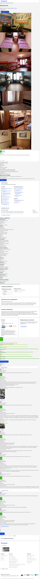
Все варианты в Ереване (4, 2)
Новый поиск (11, 2)
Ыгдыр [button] (16, 202)
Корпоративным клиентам (31, 558)
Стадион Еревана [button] (5, 202)
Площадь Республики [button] (5, 196)
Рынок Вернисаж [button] (5, 199)
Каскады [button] (3, 195)
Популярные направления (13, 559)
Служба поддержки (12, 556)
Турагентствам (29, 556)
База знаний (11, 555)
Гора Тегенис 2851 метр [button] (19, 188)
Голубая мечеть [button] (4, 198)
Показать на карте (13, 8)
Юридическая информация (13, 561)
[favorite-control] (0, 11)
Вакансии (2, 558)
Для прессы (3, 559)
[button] (19, 22)
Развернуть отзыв (5, 490)
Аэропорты (16, 198)
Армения (5, 535)
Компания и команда (4, 555)
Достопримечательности (18, 186)
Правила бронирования (12, 562)
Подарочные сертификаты (13, 567)
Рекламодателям (29, 561)
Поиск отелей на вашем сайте (32, 559)
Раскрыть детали (3, 377)
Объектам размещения (30, 555)
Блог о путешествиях (12, 558)
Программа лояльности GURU (14, 565)
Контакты (2, 556)
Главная (2, 535)
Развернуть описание (6, 215)
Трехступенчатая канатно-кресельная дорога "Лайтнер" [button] (19, 193)
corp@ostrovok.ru (23, 323)
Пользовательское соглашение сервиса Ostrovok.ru (17, 564)
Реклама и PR (29, 562)
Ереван (10, 535)
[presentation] (19, 367)
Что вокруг (3, 186)
